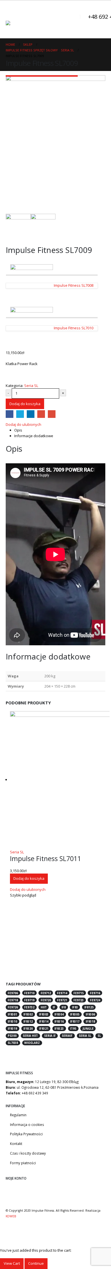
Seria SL (31, 385)
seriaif (67, 1036)
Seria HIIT (30, 1036)
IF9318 (90, 1021)
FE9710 (29, 993)
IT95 (73, 1029)
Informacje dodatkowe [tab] (33, 435)
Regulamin (18, 1115)
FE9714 (62, 993)
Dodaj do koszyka (24, 403)
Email (52, 414)
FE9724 (95, 1000)
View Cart (12, 1263)
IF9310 (12, 1021)
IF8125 (89, 1007)
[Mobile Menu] (11, 13)
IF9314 (43, 1021)
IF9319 (12, 1029)
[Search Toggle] (72, 19)
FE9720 (46, 1000)
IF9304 (59, 1014)
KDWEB (11, 1216)
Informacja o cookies (27, 1124)
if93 (75, 1007)
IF (54, 1007)
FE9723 (78, 1000)
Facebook (9, 414)
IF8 (63, 1007)
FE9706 (13, 993)
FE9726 (13, 1007)
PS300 (12, 1036)
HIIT (44, 1007)
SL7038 (13, 1043)
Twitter (20, 414)
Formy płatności (23, 1163)
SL (99, 1036)
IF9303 (43, 1014)
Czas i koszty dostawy (28, 1153)
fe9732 (29, 1007)
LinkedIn (30, 414)
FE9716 (95, 993)
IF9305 (74, 1014)
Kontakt (16, 1143)
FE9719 (29, 1000)
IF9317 (74, 1021)
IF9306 (90, 1014)
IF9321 (43, 1029)
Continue (36, 1263)
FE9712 (46, 993)
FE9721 (62, 1000)
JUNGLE (88, 1029)
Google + (41, 414)
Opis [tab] (18, 430)
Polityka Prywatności (26, 1134)
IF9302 (28, 1014)
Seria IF (50, 1036)
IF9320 (28, 1029)
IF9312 (28, 1021)
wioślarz (32, 1043)
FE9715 (78, 993)
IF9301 (12, 1014)
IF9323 (59, 1029)
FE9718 (13, 1000)
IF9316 (59, 1021)
